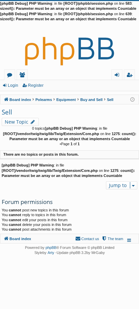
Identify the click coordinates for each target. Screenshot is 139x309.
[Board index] (69, 45)
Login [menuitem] (118, 76)
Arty (51, 253)
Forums (11, 76)
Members (23, 76)
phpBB (51, 248)
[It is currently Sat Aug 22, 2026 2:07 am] (132, 99)
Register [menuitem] (131, 76)
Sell (7, 112)
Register (36, 85)
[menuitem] (112, 238)
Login (13, 85)
